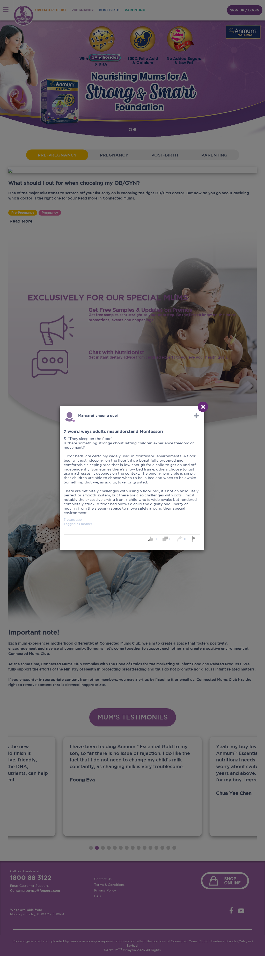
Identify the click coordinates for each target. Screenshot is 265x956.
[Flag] (194, 539)
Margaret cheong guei (98, 415)
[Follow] (196, 415)
